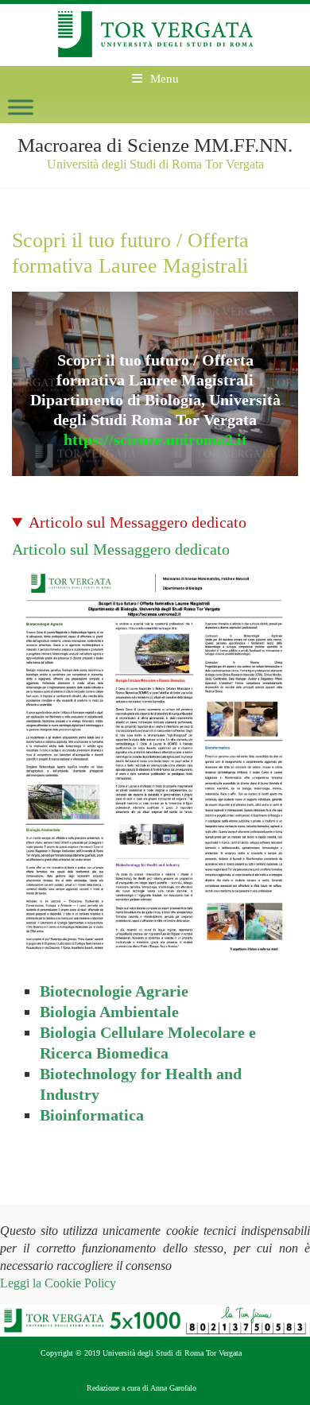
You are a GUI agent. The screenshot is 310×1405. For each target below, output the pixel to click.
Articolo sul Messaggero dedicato (137, 522)
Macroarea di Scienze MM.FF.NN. (155, 145)
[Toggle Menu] (20, 106)
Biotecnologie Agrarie (114, 991)
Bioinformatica (92, 1115)
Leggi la (58, 1283)
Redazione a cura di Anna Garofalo (141, 1388)
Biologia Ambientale (109, 1011)
